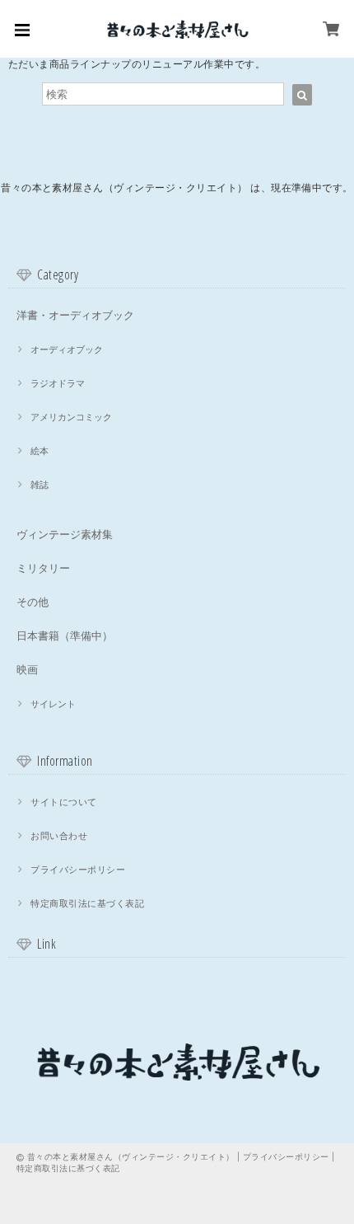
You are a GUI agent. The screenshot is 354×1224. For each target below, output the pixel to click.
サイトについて (63, 802)
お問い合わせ (58, 836)
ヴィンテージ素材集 (64, 534)
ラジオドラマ (57, 383)
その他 (32, 601)
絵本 (39, 451)
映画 (27, 669)
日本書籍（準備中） (64, 635)
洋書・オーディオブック (75, 314)
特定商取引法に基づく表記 (87, 903)
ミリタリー (43, 567)
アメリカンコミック (71, 417)
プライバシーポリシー (77, 869)
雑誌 (39, 484)
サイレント (53, 704)
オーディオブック (66, 349)
